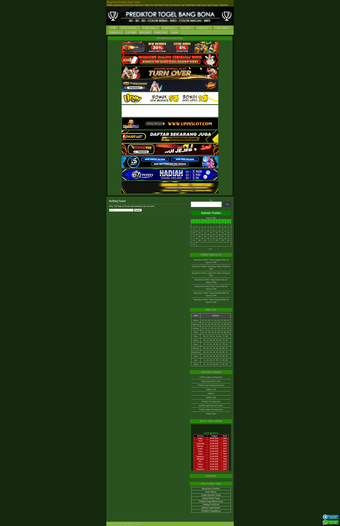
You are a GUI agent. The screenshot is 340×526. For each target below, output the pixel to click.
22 (222, 236)
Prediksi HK (115, 32)
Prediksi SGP (202, 28)
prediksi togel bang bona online (211, 406)
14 (217, 233)
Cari (210, 200)
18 (199, 236)
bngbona (211, 393)
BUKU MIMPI (145, 32)
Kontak (174, 32)
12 (205, 233)
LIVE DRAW (131, 32)
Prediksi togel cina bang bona (211, 377)
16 (228, 233)
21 (217, 236)
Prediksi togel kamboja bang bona (211, 385)
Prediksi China (168, 28)
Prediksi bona (211, 414)
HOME (113, 28)
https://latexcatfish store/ (211, 381)
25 (199, 240)
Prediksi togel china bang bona (211, 410)
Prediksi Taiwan (221, 28)
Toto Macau (185, 28)
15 (222, 233)
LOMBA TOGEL (161, 32)
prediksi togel (211, 397)
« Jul (210, 249)
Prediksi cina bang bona (211, 401)
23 (228, 236)
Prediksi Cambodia (128, 28)
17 (194, 236)
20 (211, 236)
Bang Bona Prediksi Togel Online (123, 2)
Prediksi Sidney (149, 28)
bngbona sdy (211, 389)
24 (194, 240)
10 (194, 233)
